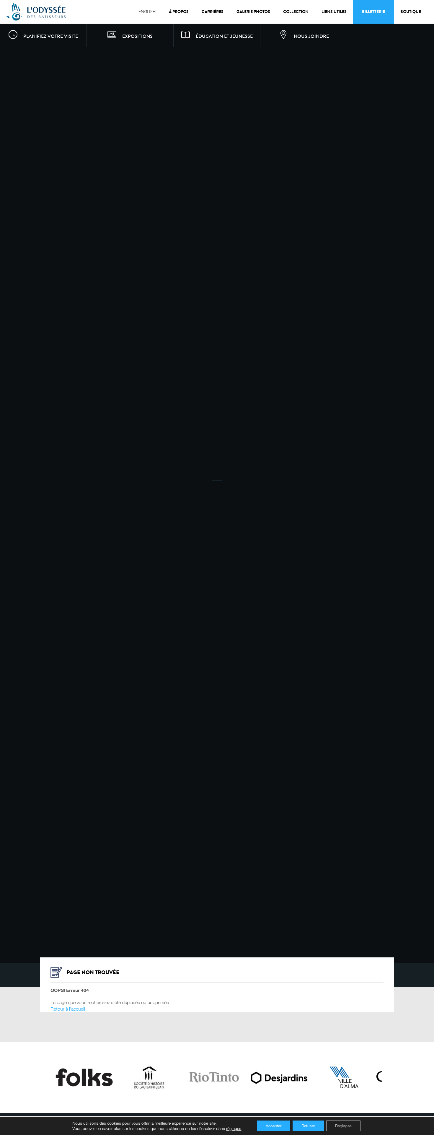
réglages (233, 1128)
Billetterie (373, 12)
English (147, 11)
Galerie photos (253, 12)
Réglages (343, 1125)
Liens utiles (334, 12)
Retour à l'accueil (67, 1008)
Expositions (137, 36)
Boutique (410, 12)
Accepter (273, 1125)
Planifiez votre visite (50, 36)
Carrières (212, 12)
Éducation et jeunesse (224, 36)
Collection (296, 12)
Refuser (308, 1125)
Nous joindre (311, 36)
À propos (179, 12)
